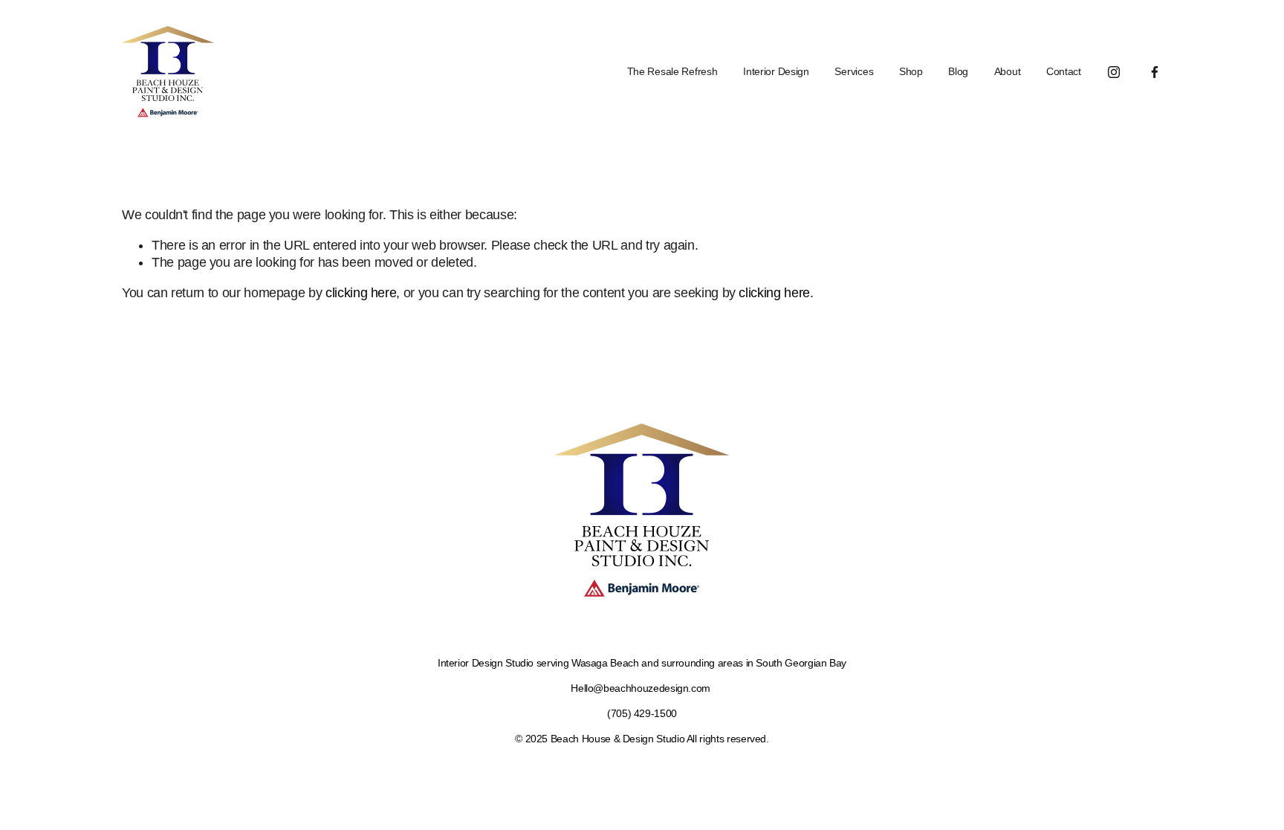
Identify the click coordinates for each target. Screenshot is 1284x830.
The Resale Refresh (672, 71)
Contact (1063, 71)
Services (853, 71)
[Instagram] (1113, 72)
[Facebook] (1154, 72)
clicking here (360, 292)
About (1007, 71)
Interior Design (776, 71)
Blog (958, 71)
